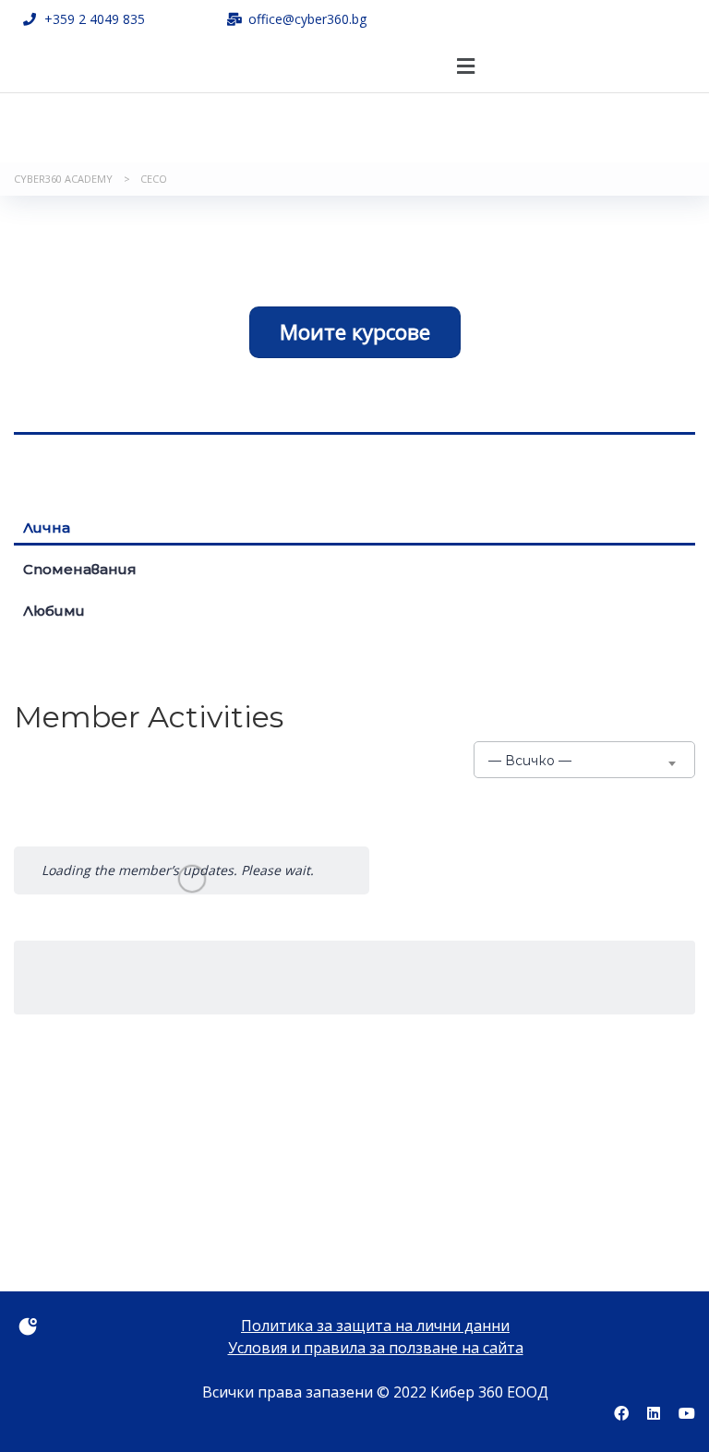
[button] (465, 65)
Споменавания (80, 569)
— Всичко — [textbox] (529, 760)
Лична (46, 527)
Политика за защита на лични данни (375, 1325)
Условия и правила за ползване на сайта (375, 1348)
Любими (54, 610)
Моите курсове (355, 332)
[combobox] (584, 759)
